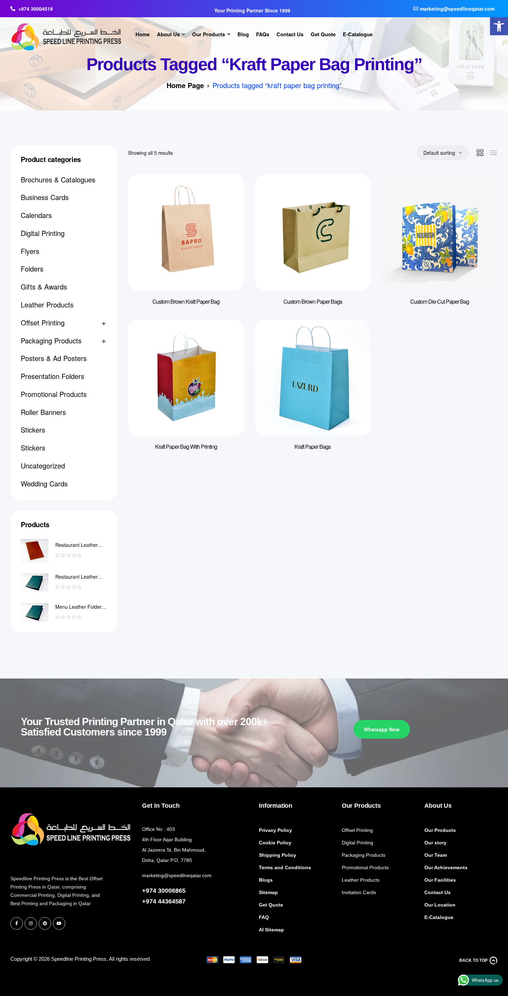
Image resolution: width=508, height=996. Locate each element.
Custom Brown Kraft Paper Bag (185, 301)
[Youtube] (59, 923)
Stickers (33, 430)
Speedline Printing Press (37, 878)
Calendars (36, 215)
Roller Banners (43, 412)
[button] (499, 26)
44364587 (172, 901)
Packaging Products (51, 340)
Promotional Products (54, 394)
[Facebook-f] (16, 923)
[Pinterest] (45, 923)
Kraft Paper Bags (312, 446)
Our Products (361, 805)
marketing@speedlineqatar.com (176, 875)
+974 (150, 901)
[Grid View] (480, 153)
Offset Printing (43, 322)
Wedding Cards (44, 483)
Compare (229, 193)
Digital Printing (43, 233)
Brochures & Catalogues (58, 179)
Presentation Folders (52, 376)
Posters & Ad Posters (54, 358)
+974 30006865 (164, 890)
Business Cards (45, 197)
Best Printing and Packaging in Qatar (50, 903)
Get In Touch (161, 805)
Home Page (185, 85)
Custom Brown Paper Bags (312, 301)
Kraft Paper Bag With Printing (186, 446)
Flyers (30, 251)
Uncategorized (43, 466)
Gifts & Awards (44, 287)
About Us (438, 805)
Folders (32, 269)
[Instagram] (31, 923)
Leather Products (47, 305)
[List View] (493, 153)
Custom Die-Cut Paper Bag (439, 301)
